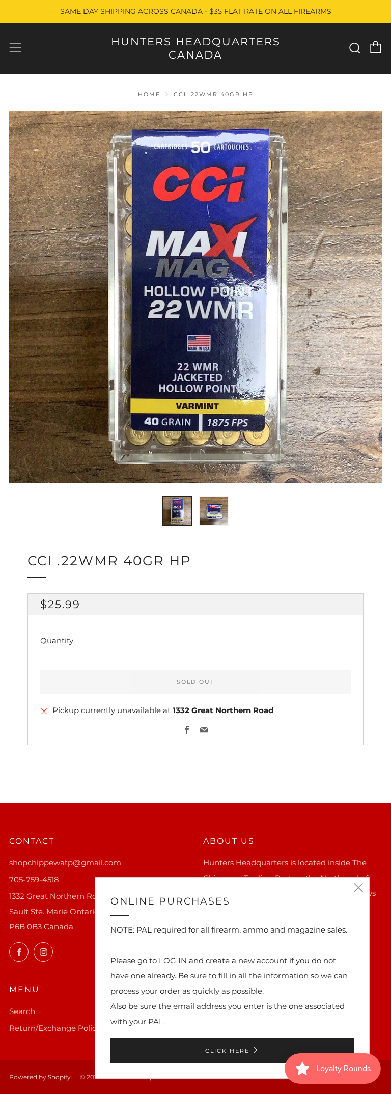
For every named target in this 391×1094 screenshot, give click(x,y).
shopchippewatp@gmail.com (65, 862)
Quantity (56, 640)
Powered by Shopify (40, 1077)
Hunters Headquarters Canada (196, 48)
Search (22, 1011)
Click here (227, 1050)
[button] (177, 511)
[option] (195, 297)
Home (149, 94)
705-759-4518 (34, 879)
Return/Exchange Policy (54, 1028)
